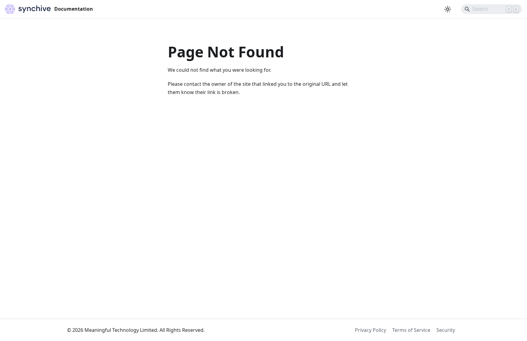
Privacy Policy (370, 330)
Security (445, 330)
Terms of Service (411, 330)
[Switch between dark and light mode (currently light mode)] (448, 9)
